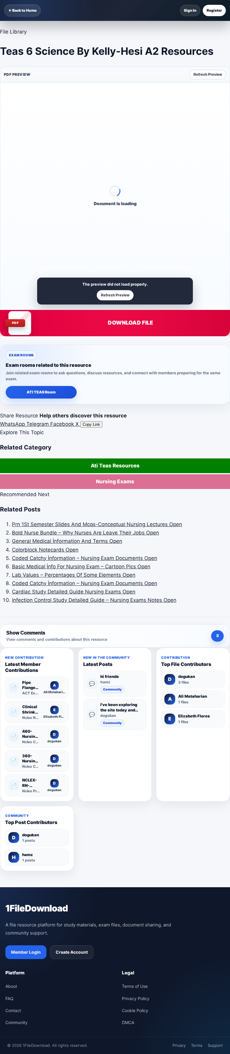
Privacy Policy (135, 998)
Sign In (190, 10)
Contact (13, 1010)
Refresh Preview (207, 74)
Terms (196, 1045)
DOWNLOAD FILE (130, 322)
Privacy (179, 1045)
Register (214, 10)
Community (112, 689)
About (11, 986)
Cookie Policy (135, 1010)
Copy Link (91, 424)
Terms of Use (135, 986)
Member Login (26, 952)
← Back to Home (22, 10)
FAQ (9, 998)
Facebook (62, 424)
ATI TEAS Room (41, 392)
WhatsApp (13, 424)
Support (215, 1045)
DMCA (128, 1022)
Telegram (38, 424)
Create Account (72, 952)
